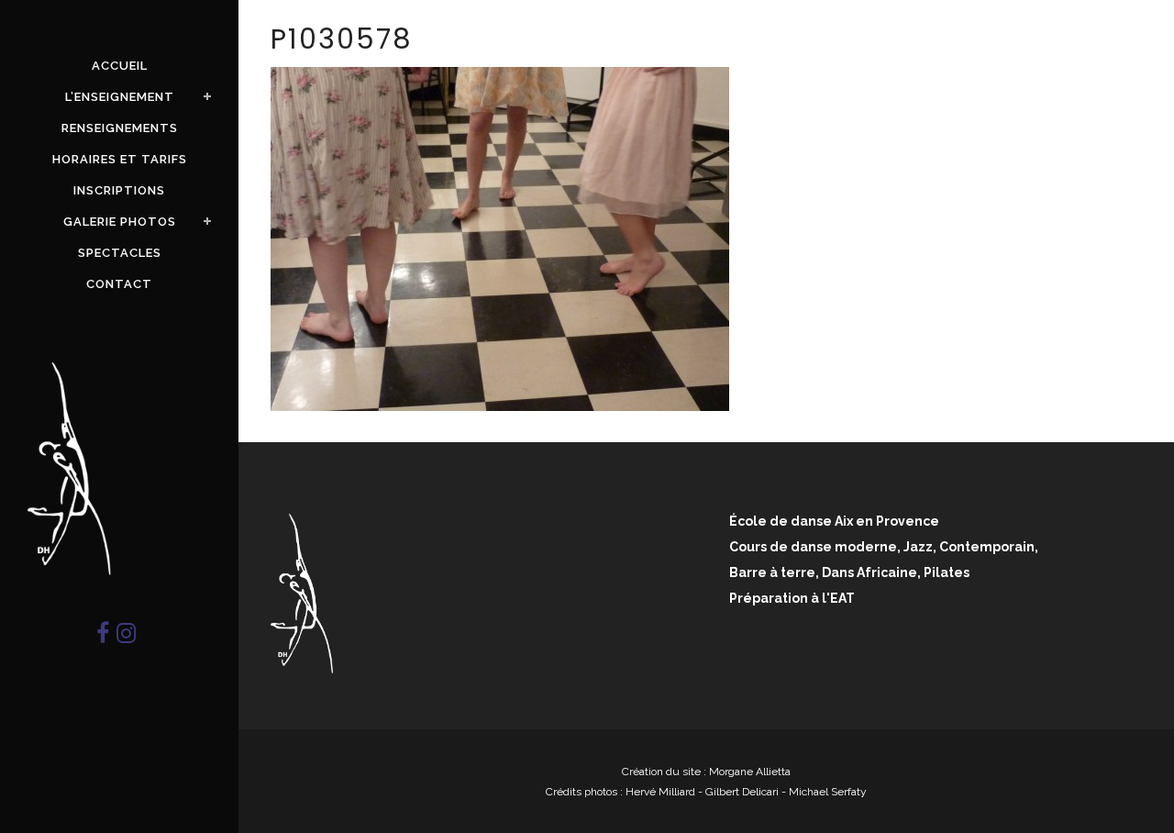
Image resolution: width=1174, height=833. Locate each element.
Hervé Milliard (660, 791)
